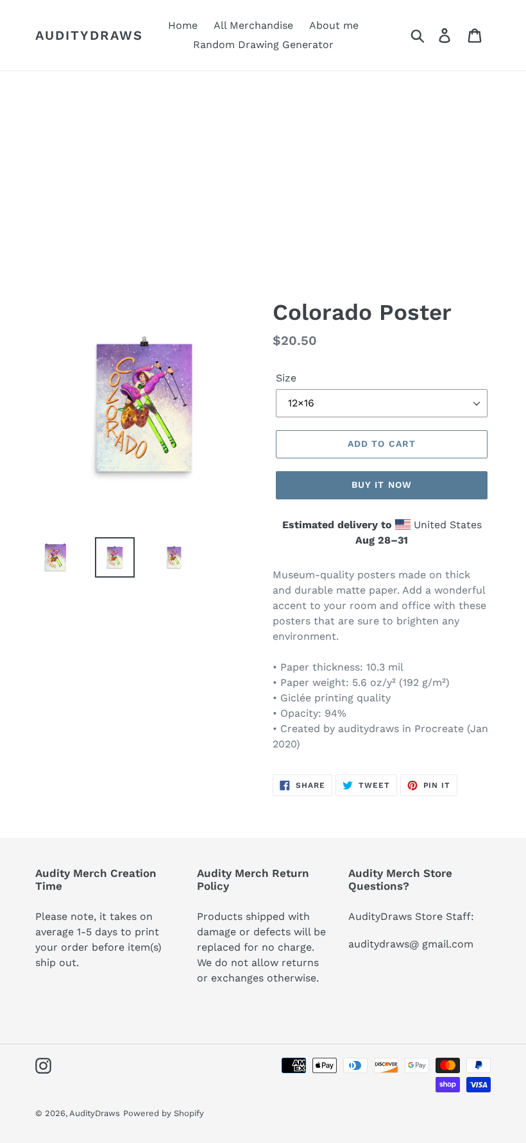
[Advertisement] (263, 167)
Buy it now (382, 485)
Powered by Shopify (163, 1113)
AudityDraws (89, 35)
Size (286, 378)
